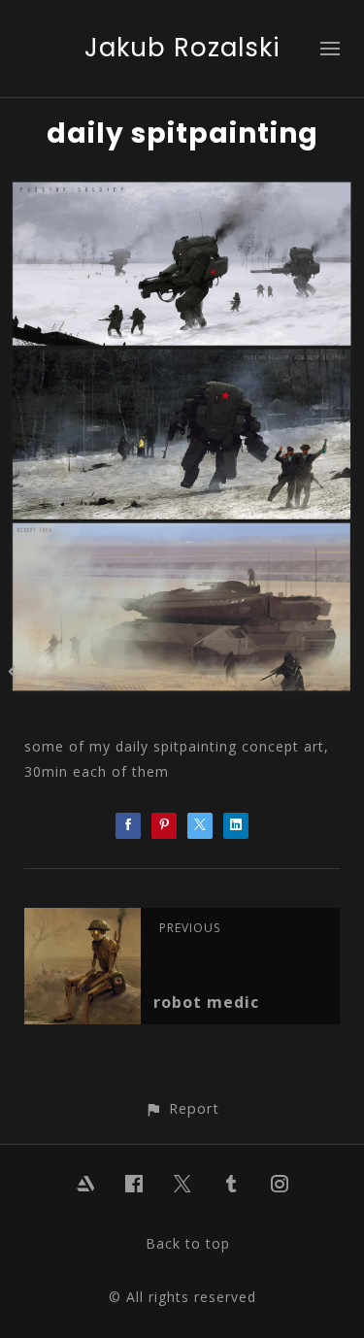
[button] (182, 1108)
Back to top (188, 1243)
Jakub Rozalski (182, 47)
